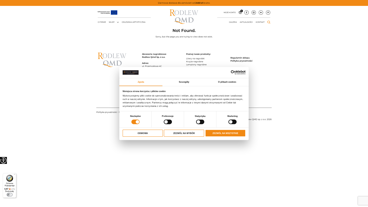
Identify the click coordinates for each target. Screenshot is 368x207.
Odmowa (143, 133)
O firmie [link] (102, 22)
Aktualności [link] (246, 22)
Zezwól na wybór (184, 133)
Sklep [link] (112, 22)
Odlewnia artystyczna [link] (133, 22)
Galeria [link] (233, 22)
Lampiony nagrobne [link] (196, 64)
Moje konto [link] (230, 12)
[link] (3, 160)
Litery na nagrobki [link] (195, 58)
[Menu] (14, 175)
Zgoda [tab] (141, 82)
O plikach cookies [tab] (227, 82)
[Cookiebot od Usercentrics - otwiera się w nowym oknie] (233, 72)
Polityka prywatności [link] (106, 112)
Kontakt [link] (260, 22)
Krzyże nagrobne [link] (194, 61)
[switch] (10, 194)
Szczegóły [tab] (184, 82)
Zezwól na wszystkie (225, 133)
